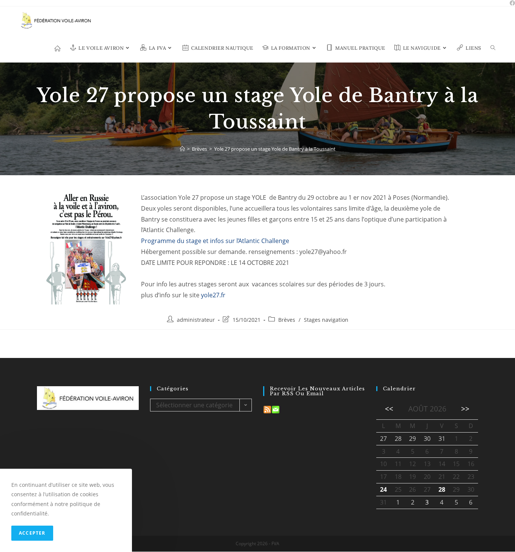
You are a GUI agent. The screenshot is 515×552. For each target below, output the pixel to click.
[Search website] (493, 48)
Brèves (286, 319)
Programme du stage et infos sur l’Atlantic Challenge (215, 241)
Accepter (32, 533)
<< (389, 409)
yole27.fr (213, 295)
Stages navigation (326, 319)
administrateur (196, 319)
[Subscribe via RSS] (267, 409)
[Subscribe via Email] (275, 409)
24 (383, 489)
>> (465, 409)
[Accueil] (182, 148)
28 (441, 489)
